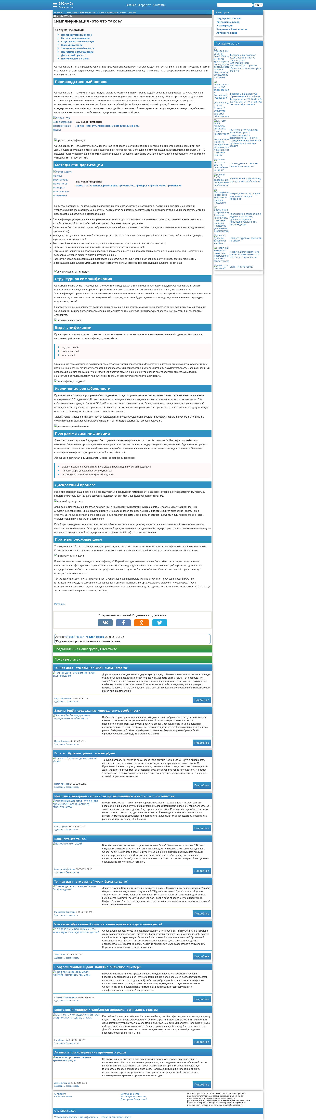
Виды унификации (71, 45)
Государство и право (228, 18)
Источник (59, 604)
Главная (131, 5)
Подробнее (201, 700)
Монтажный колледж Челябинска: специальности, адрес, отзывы (106, 1010)
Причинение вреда (227, 21)
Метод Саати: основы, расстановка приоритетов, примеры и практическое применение (128, 185)
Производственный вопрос (76, 34)
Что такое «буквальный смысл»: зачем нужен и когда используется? (108, 924)
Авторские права (226, 32)
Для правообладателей (134, 1099)
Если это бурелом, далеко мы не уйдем (85, 753)
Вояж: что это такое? (70, 839)
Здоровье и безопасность (66, 701)
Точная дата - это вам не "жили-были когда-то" (91, 668)
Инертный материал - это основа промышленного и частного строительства (114, 796)
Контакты (159, 5)
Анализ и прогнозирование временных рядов (90, 1052)
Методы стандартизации (75, 38)
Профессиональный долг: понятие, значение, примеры (97, 967)
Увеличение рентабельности (77, 48)
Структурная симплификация (77, 41)
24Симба (66, 3)
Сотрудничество (130, 1094)
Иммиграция (224, 25)
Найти (258, 4)
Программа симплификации (77, 51)
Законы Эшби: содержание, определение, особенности (97, 710)
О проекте (144, 5)
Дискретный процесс (73, 55)
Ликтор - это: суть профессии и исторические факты (107, 125)
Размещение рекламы (133, 1096)
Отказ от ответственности (116, 1117)
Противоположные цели (75, 58)
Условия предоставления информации (76, 1117)
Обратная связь (63, 1096)
